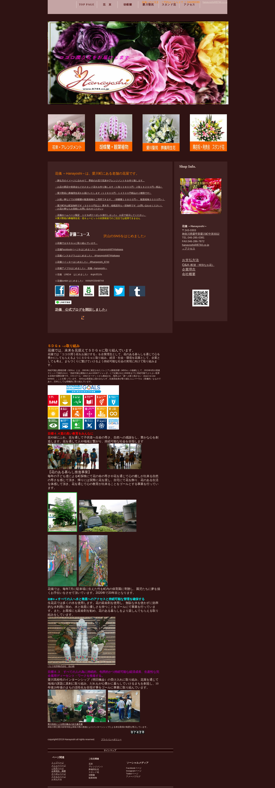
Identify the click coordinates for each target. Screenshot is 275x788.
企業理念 (188, 269)
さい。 (142, 215)
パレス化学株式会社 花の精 (61, 666)
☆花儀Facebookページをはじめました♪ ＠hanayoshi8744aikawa (89, 249)
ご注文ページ (57, 768)
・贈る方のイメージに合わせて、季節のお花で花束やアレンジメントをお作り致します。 (100, 180)
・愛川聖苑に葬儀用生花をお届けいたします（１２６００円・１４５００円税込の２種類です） (103, 193)
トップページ (57, 762)
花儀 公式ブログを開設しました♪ (81, 309)
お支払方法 (190, 260)
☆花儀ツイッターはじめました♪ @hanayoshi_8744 (82, 262)
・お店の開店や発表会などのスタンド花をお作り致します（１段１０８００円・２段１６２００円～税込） (109, 187)
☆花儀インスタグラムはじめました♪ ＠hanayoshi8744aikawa (87, 255)
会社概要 (188, 274)
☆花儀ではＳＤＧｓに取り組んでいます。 (76, 243)
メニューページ (58, 765)
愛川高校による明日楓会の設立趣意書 (65, 724)
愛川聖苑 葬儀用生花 (161, 132)
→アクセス (188, 248)
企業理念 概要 (58, 771)
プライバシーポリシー (111, 739)
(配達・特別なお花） (198, 264)
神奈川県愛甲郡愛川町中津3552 (200, 233)
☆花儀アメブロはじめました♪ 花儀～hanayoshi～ (81, 268)
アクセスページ (58, 776)
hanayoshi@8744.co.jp (195, 244)
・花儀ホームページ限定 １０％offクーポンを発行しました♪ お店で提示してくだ (97, 215)
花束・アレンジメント (66, 132)
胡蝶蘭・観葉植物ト (113, 132)
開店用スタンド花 (208, 132)
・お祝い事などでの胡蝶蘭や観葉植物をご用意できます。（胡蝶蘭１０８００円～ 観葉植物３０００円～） (110, 199)
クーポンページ (58, 774)
